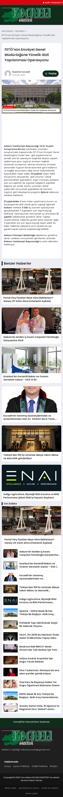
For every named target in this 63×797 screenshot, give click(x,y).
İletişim (54, 766)
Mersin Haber (10, 788)
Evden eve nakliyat (50, 788)
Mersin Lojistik (32, 793)
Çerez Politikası (21, 766)
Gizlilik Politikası (40, 766)
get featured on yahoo (29, 788)
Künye (7, 766)
